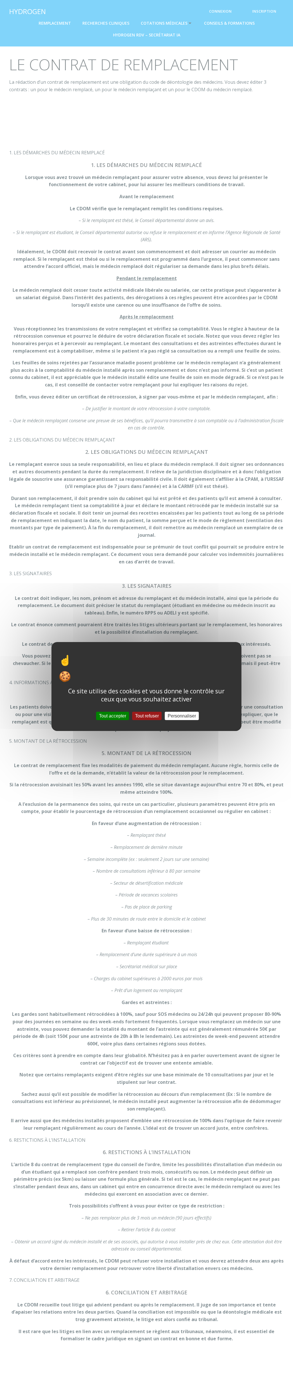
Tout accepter (112, 715)
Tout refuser (147, 715)
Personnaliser (182, 715)
